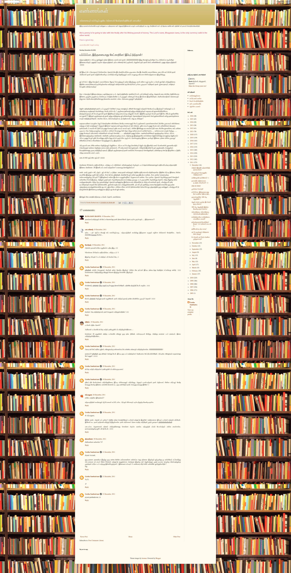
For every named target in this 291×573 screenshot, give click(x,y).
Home (130, 537)
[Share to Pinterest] (132, 203)
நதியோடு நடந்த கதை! (199, 229)
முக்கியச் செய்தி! (197, 189)
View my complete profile (190, 312)
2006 (192, 290)
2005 (192, 293)
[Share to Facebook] (130, 203)
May (193, 261)
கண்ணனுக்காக (195, 96)
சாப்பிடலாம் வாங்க (195, 98)
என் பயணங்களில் (195, 104)
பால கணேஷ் (89, 229)
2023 (192, 125)
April (194, 264)
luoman (144, 558)
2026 (192, 116)
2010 (192, 278)
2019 (192, 137)
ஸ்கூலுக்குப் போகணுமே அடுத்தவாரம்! (199, 174)
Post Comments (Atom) (96, 540)
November (195, 243)
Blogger (158, 558)
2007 (192, 287)
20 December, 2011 (99, 395)
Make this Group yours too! (197, 86)
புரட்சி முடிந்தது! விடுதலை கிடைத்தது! (200, 233)
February (195, 271)
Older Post (176, 537)
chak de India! (196, 186)
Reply (87, 222)
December (195, 165)
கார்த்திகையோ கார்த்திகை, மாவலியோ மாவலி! (201, 218)
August (194, 252)
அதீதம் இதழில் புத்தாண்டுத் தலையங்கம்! (201, 169)
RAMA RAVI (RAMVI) (93, 216)
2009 (192, 281)
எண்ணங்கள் (94, 10)
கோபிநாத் (88, 245)
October (195, 246)
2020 (192, 134)
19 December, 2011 (108, 216)
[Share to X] (128, 203)
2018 (192, 141)
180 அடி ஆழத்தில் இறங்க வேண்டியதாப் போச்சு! (200, 208)
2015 (192, 150)
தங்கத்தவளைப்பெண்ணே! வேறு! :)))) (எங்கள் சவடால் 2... (201, 224)
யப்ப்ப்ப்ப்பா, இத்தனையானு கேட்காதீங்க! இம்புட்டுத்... (201, 193)
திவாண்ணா (89, 439)
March (194, 267)
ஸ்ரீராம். (87, 322)
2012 (192, 159)
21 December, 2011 (109, 452)
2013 (192, 156)
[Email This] (123, 203)
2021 (192, 131)
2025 (192, 119)
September (195, 249)
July (193, 255)
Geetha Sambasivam (92, 267)
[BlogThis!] (125, 203)
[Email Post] (119, 203)
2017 (192, 144)
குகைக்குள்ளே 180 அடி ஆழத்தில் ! (199, 198)
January (194, 274)
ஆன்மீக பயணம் (195, 106)
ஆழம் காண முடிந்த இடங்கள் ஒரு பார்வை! (201, 203)
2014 (192, 153)
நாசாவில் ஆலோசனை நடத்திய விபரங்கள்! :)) (200, 182)
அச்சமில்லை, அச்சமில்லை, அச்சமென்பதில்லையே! (200, 213)
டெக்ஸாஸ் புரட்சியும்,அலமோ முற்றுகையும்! (201, 238)
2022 (192, 128)
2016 (192, 147)
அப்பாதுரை (88, 395)
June (193, 258)
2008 (192, 284)
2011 (192, 162)
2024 (192, 122)
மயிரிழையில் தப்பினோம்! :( (200, 178)
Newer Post (84, 537)
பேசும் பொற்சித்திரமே (196, 101)
